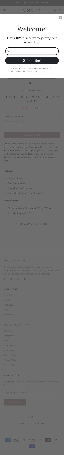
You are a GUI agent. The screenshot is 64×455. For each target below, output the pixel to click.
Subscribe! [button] (32, 60)
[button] (60, 17)
